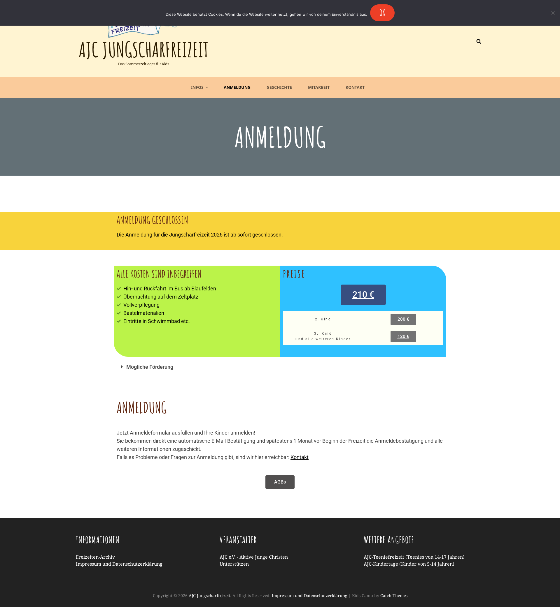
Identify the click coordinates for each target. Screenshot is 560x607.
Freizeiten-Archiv (95, 557)
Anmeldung (237, 87)
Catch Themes (393, 595)
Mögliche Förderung (149, 367)
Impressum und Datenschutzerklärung (119, 564)
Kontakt (355, 87)
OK (382, 13)
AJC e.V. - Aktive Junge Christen (254, 557)
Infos (197, 87)
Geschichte (279, 87)
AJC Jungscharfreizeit (144, 49)
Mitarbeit (319, 87)
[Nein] (553, 13)
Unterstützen (234, 564)
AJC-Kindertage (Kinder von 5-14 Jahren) (409, 564)
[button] (363, 295)
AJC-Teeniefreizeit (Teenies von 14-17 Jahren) (414, 557)
